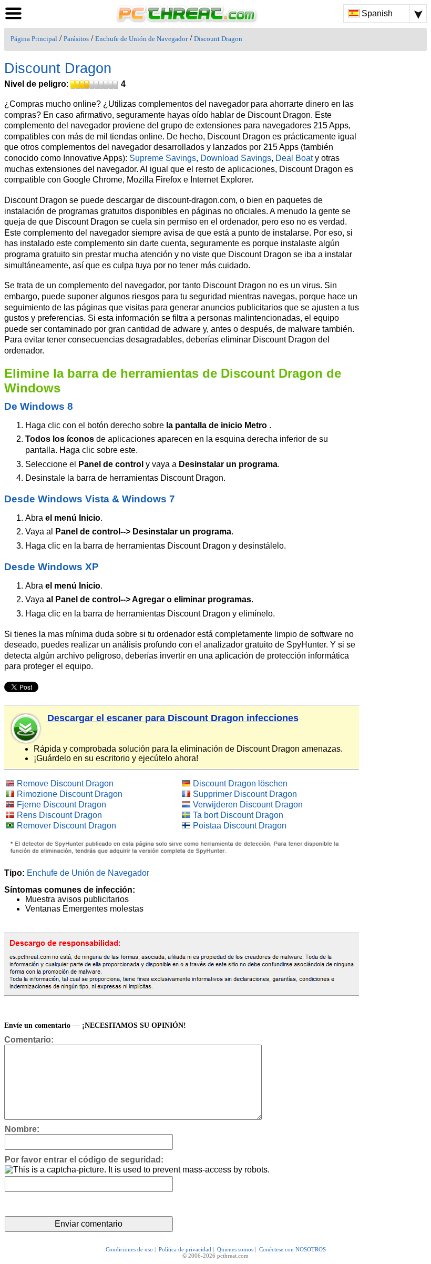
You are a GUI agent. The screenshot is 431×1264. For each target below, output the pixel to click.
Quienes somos (235, 1249)
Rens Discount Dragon (59, 815)
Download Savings (235, 158)
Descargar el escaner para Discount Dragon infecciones (173, 718)
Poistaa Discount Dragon (239, 825)
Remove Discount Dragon (65, 783)
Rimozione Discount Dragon (69, 794)
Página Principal (34, 39)
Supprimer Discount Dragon (245, 794)
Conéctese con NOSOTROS (292, 1249)
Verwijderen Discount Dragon (248, 804)
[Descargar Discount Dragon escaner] (26, 728)
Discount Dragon (218, 39)
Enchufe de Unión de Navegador (141, 39)
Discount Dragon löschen (240, 783)
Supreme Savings (162, 158)
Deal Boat (294, 158)
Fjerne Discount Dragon (61, 804)
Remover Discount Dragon (66, 825)
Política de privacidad (185, 1249)
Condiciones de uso (129, 1249)
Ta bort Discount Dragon (238, 815)
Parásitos (76, 39)
